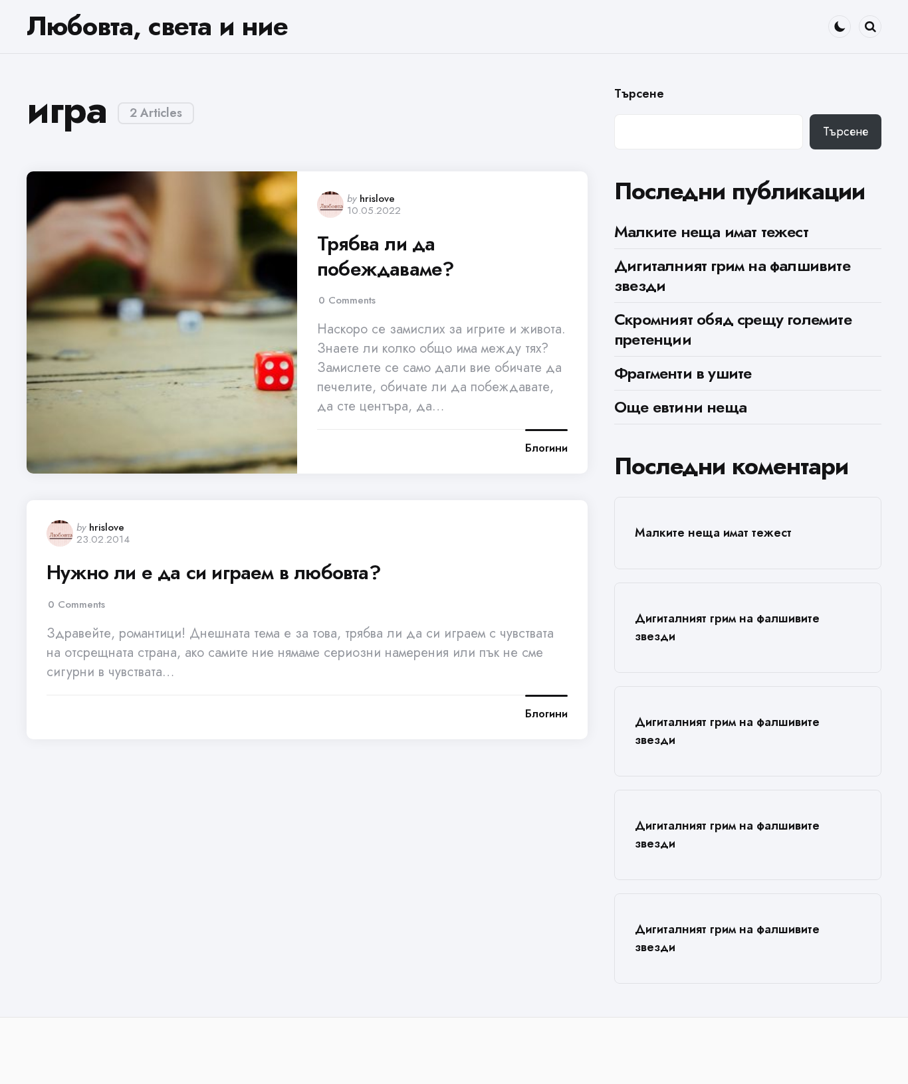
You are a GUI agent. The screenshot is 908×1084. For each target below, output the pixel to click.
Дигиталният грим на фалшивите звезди (732, 275)
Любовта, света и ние (157, 26)
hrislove (377, 198)
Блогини (546, 448)
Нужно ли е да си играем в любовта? (214, 572)
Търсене (639, 94)
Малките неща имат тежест (711, 231)
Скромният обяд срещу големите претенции (732, 329)
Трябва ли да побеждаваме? (385, 256)
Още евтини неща (680, 406)
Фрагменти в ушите (682, 373)
